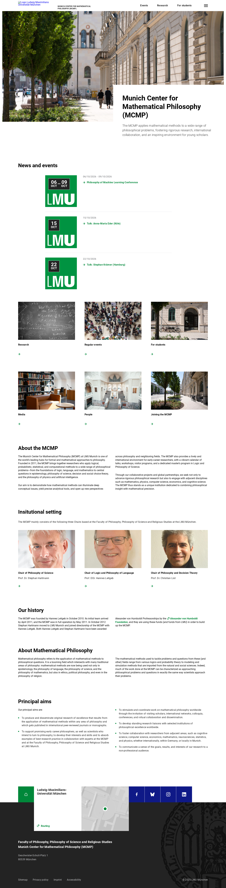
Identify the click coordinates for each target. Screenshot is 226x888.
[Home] (26, 794)
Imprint (58, 879)
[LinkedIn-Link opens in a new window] (184, 794)
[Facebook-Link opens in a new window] (137, 794)
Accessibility (74, 879)
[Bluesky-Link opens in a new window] (152, 794)
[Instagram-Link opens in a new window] (168, 794)
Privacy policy (40, 879)
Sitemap (23, 879)
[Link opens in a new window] (81, 808)
